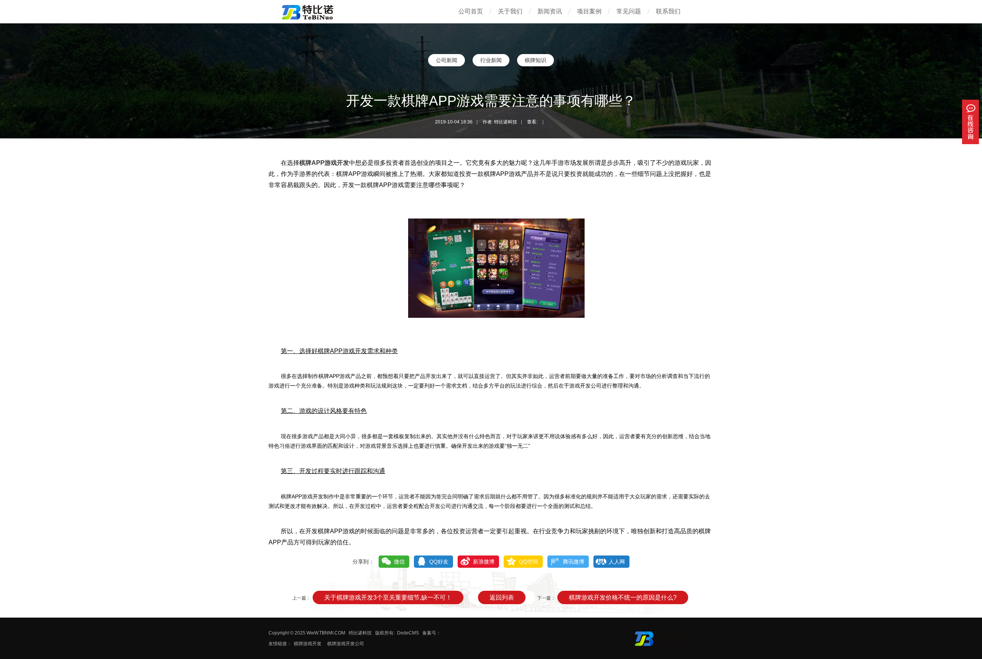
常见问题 (628, 11)
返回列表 (501, 597)
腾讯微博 (573, 562)
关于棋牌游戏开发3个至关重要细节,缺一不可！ (388, 597)
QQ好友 (438, 562)
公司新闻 (446, 60)
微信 (399, 562)
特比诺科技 (360, 633)
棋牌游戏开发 (307, 643)
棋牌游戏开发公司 (345, 643)
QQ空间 (528, 562)
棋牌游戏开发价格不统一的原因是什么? (623, 597)
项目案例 (589, 11)
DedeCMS (408, 633)
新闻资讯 (549, 11)
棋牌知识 (535, 60)
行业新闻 (491, 60)
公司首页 (470, 11)
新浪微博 (483, 562)
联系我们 (668, 11)
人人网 (617, 562)
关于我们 (510, 11)
